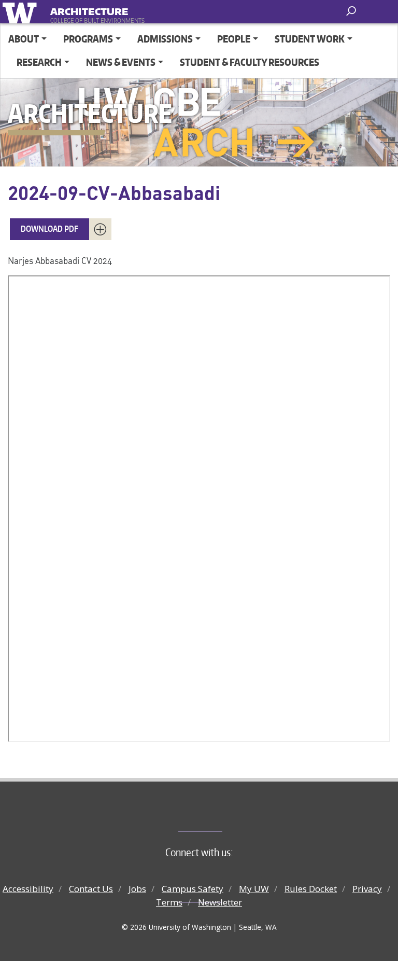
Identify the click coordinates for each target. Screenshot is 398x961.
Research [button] (39, 61)
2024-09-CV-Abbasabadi (114, 192)
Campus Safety (192, 889)
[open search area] (352, 11)
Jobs (137, 889)
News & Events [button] (120, 61)
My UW (254, 889)
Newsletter (220, 902)
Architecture (89, 9)
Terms (169, 902)
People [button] (233, 38)
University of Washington (21, 11)
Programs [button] (88, 38)
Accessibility (28, 889)
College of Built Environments (220, 814)
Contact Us (91, 889)
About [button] (23, 38)
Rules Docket (311, 889)
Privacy (367, 889)
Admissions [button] (165, 38)
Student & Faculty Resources (249, 61)
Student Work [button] (310, 38)
